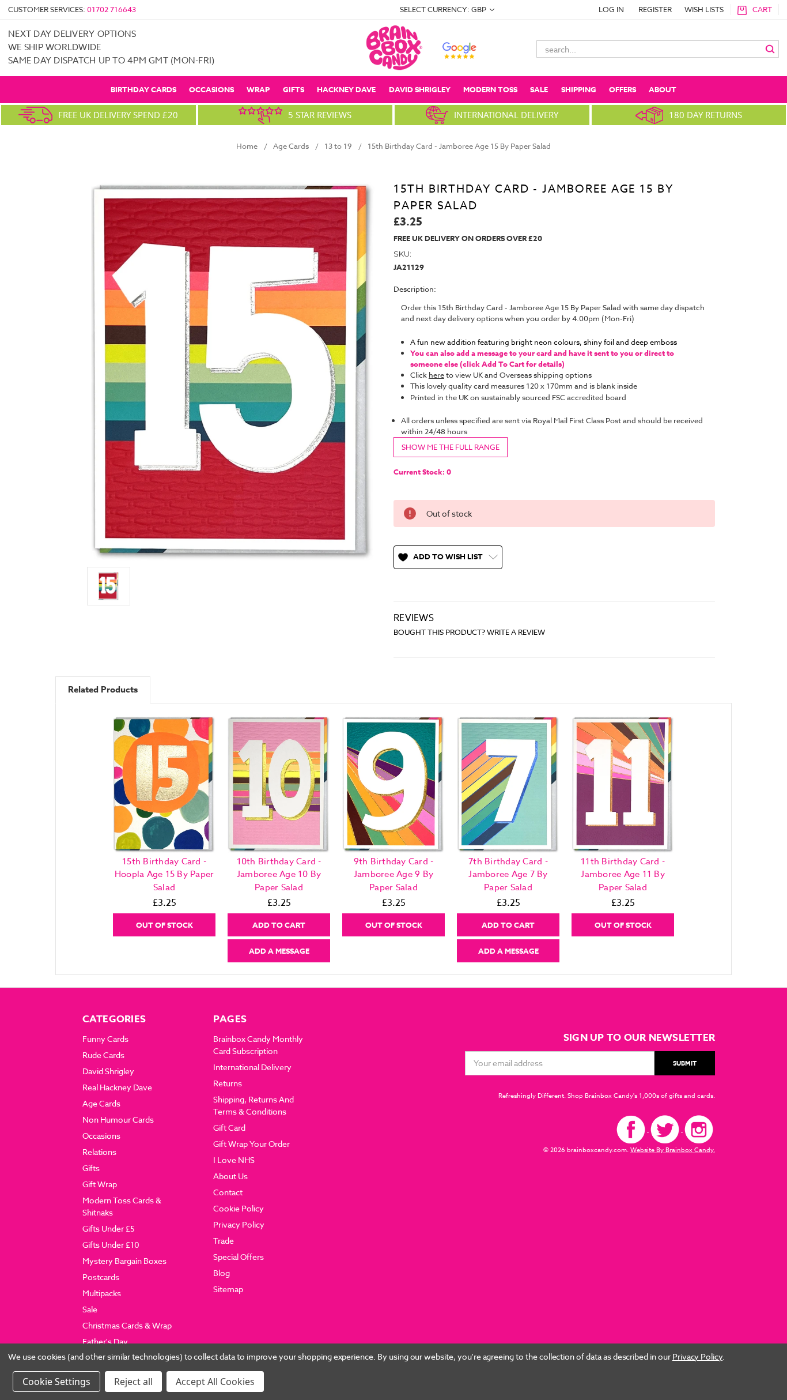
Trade (223, 1240)
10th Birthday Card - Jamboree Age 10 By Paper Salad (279, 874)
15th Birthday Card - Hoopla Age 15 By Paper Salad (164, 874)
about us (230, 1176)
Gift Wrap (99, 1184)
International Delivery (252, 1067)
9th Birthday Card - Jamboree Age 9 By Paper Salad (394, 874)
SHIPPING (578, 89)
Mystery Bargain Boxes (124, 1260)
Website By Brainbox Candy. (672, 1150)
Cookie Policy (238, 1208)
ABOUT (662, 89)
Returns (227, 1083)
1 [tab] (394, 970)
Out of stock (164, 925)
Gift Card (229, 1127)
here (436, 375)
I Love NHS (234, 1159)
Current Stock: (422, 471)
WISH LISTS (704, 9)
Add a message (279, 951)
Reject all (133, 1381)
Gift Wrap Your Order (251, 1143)
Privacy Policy (238, 1224)
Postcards (100, 1276)
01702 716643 (111, 9)
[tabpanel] (164, 826)
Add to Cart (278, 925)
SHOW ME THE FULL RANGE (451, 447)
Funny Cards (105, 1038)
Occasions (211, 89)
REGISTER (655, 9)
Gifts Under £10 (110, 1244)
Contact (228, 1192)
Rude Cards (103, 1054)
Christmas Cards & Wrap (127, 1325)
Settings (72, 1381)
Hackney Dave (346, 89)
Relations (99, 1151)
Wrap (258, 89)
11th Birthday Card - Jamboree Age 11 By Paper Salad (623, 874)
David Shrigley (420, 89)
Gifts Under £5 (108, 1228)
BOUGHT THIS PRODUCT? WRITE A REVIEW (469, 632)
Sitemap (228, 1289)
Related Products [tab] (103, 689)
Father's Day (105, 1341)
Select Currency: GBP (444, 9)
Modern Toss (490, 89)
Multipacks (101, 1293)
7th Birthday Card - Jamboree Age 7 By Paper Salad (508, 874)
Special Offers (238, 1256)
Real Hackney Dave (117, 1087)
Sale (539, 89)
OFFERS (622, 89)
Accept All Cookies (215, 1381)
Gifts (293, 89)
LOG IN (611, 9)
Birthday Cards (143, 89)
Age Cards (101, 1103)
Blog (221, 1272)
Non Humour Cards (118, 1119)
